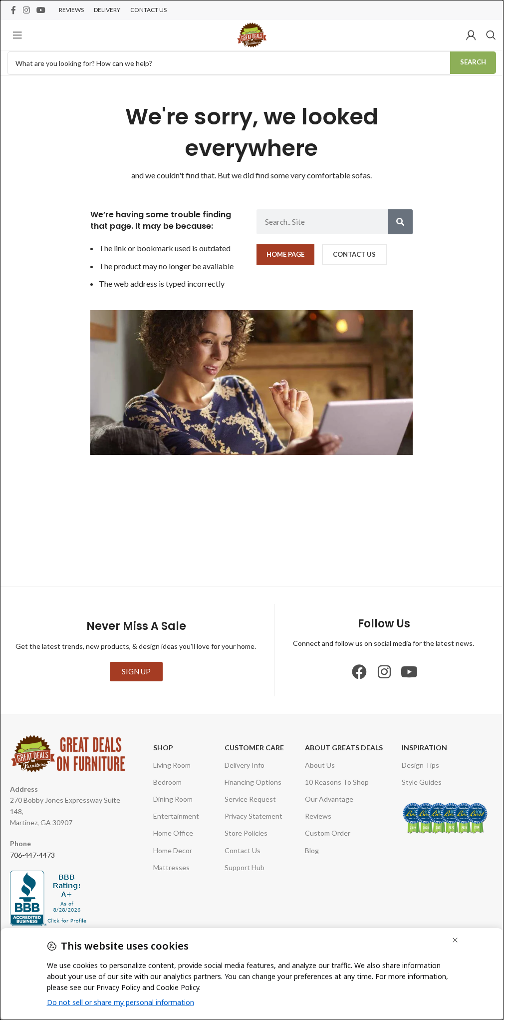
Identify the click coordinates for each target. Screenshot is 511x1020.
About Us (320, 765)
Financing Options (253, 782)
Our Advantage (329, 799)
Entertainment (176, 816)
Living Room (172, 765)
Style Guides (422, 782)
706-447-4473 (32, 855)
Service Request (250, 799)
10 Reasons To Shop (337, 782)
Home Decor (172, 850)
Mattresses (171, 867)
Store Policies (246, 833)
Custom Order (327, 833)
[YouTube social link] (40, 9)
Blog (312, 850)
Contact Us (242, 850)
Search (473, 62)
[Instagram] (384, 671)
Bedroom (167, 782)
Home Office (173, 833)
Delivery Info (244, 765)
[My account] (471, 35)
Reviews (318, 816)
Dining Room (173, 799)
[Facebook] (359, 671)
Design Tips (420, 765)
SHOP (163, 747)
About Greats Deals (344, 747)
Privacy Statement (253, 816)
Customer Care (254, 747)
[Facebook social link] (13, 9)
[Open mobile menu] (17, 35)
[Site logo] (252, 33)
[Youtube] (409, 671)
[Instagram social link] (26, 9)
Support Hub (244, 867)
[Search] (491, 35)
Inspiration (424, 747)
